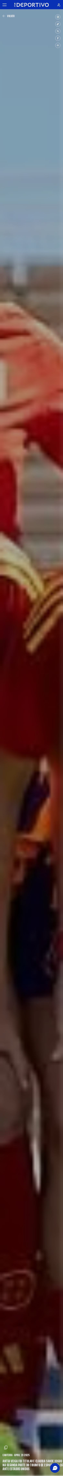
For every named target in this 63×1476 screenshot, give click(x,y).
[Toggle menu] (4, 4)
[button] (55, 1468)
